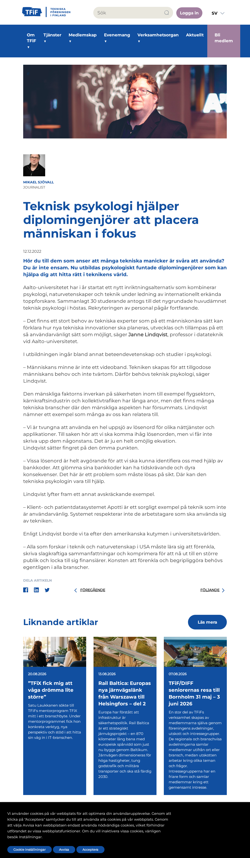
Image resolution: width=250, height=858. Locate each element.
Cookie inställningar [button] (29, 849)
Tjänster (52, 34)
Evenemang (117, 34)
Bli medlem (224, 37)
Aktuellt (195, 34)
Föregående (92, 590)
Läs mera (207, 622)
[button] (166, 12)
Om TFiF (31, 37)
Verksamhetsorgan (158, 34)
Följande (209, 590)
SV (215, 13)
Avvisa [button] (64, 849)
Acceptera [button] (90, 849)
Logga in (189, 12)
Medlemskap (83, 34)
